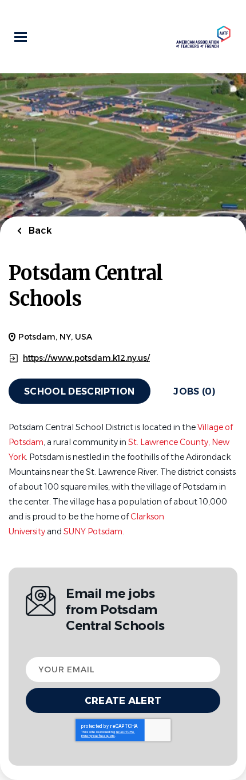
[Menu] (20, 37)
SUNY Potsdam (93, 531)
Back (39, 230)
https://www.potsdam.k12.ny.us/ (86, 358)
